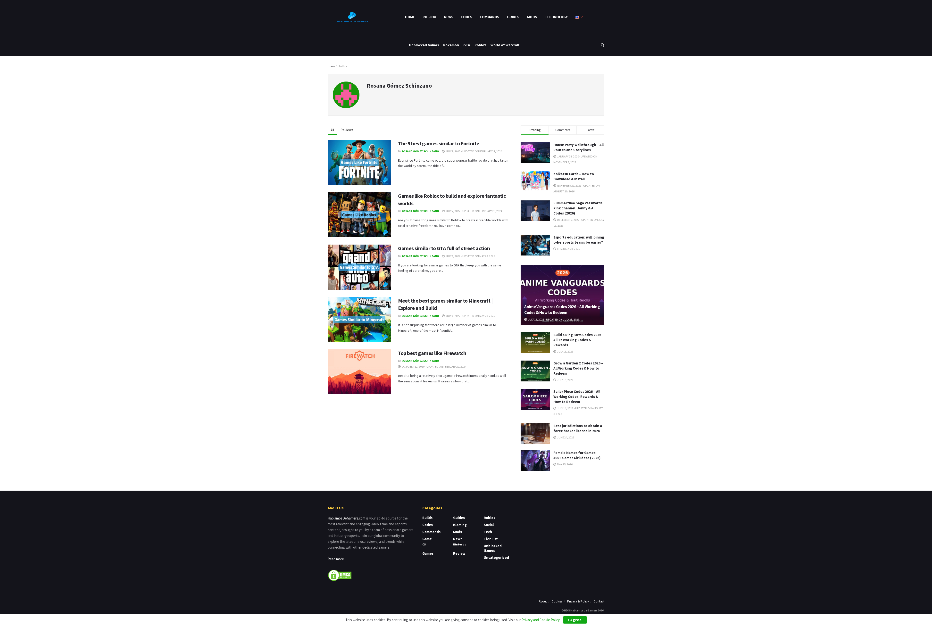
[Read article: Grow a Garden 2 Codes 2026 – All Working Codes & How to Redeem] (535, 371)
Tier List (491, 538)
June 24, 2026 (565, 437)
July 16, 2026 (565, 351)
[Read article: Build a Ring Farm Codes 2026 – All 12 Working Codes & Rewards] (535, 342)
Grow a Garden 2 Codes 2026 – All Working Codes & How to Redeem (578, 368)
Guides (513, 17)
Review (459, 553)
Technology (556, 17)
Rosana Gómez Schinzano (420, 151)
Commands (489, 17)
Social (489, 524)
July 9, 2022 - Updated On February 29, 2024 (473, 151)
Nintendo (459, 544)
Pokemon (451, 45)
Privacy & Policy (578, 601)
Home (410, 17)
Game (427, 538)
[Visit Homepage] (352, 17)
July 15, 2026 (565, 380)
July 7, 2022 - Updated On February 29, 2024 (473, 211)
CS (424, 544)
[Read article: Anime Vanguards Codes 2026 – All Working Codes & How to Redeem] (562, 295)
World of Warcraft (505, 45)
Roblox (429, 17)
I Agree (575, 620)
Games (427, 553)
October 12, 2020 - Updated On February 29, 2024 (433, 366)
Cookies (557, 601)
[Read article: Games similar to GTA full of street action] (359, 267)
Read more (336, 559)
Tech (488, 531)
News (448, 17)
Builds (427, 517)
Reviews (347, 130)
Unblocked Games (424, 45)
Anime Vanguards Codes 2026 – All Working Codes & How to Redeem (562, 309)
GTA (466, 45)
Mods (532, 17)
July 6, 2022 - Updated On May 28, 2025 (470, 256)
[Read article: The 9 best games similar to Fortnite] (359, 162)
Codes (466, 17)
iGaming (460, 524)
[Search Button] (602, 45)
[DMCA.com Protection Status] (340, 575)
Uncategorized (496, 557)
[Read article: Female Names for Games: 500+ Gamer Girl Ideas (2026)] (535, 460)
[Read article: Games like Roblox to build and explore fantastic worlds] (359, 214)
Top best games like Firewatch (432, 353)
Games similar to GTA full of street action (444, 248)
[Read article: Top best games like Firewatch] (359, 372)
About (543, 601)
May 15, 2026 (565, 464)
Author (343, 66)
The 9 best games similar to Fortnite (438, 143)
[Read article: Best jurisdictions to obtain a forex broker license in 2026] (535, 433)
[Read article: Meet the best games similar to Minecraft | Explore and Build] (359, 319)
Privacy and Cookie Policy (540, 620)
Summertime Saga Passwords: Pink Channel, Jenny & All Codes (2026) (578, 208)
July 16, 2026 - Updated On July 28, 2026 (553, 319)
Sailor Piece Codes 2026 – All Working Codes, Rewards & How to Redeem (576, 396)
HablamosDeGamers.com (346, 518)
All (332, 130)
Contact (599, 601)
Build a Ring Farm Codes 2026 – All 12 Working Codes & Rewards (578, 339)
